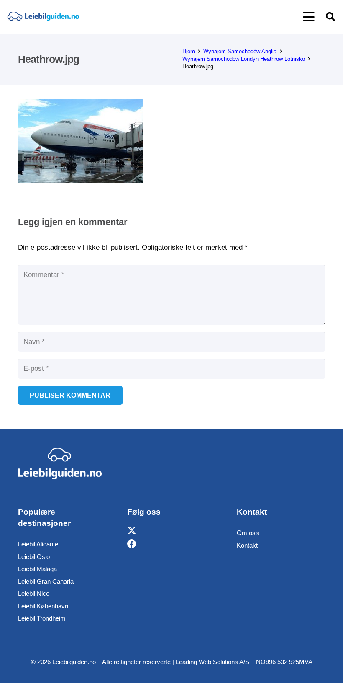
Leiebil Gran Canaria (46, 581)
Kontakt (247, 545)
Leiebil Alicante (38, 544)
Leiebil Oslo (34, 556)
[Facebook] (131, 544)
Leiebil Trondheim (42, 618)
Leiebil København (43, 606)
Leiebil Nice (33, 593)
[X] (131, 530)
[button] (308, 17)
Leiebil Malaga (37, 568)
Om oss (248, 532)
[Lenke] (43, 17)
